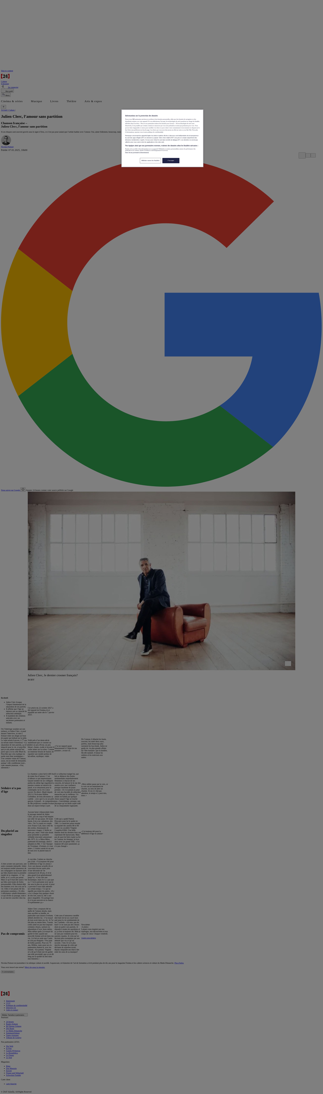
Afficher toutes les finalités (150, 160)
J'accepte (171, 160)
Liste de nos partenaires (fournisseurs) (137, 152)
